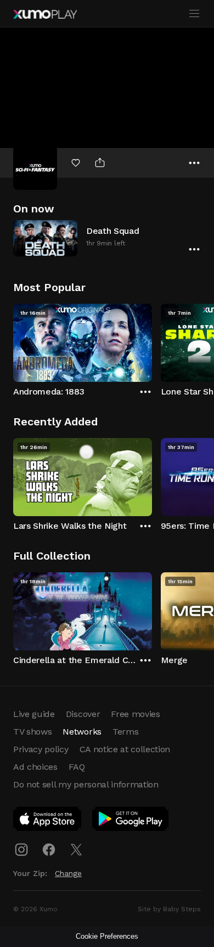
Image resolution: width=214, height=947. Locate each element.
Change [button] (68, 873)
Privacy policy (41, 749)
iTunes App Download (47, 821)
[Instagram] (21, 849)
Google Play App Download (130, 821)
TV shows (32, 731)
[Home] (45, 14)
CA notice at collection (125, 749)
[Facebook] (49, 849)
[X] (76, 849)
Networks (82, 731)
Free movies (135, 714)
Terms (125, 731)
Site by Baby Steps (169, 909)
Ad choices (35, 767)
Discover (83, 714)
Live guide (34, 714)
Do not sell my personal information (86, 784)
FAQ (77, 767)
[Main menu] (194, 13)
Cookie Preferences (107, 936)
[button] (107, 238)
